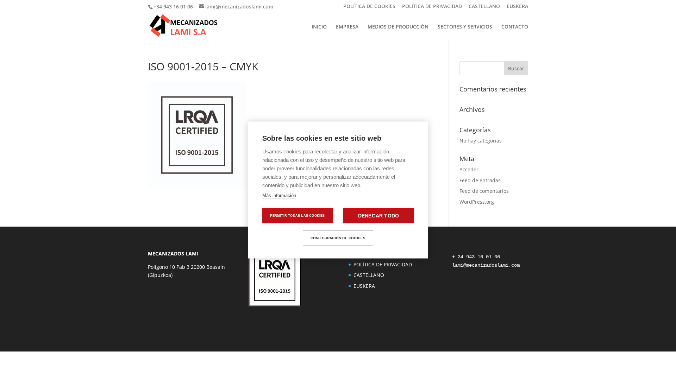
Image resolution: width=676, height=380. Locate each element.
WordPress (279, 341)
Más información (279, 195)
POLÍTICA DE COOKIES (369, 7)
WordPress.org (476, 201)
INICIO (319, 27)
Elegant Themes (200, 341)
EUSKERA (517, 7)
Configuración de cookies (338, 238)
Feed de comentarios (484, 191)
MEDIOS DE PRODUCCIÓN (398, 27)
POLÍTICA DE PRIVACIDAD (432, 7)
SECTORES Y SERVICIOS (465, 27)
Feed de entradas (480, 180)
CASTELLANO (484, 7)
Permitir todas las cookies (297, 215)
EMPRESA (347, 27)
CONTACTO (514, 27)
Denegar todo (378, 215)
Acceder (468, 169)
